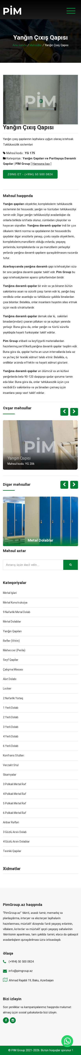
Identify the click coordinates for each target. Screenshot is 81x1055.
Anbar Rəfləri (11, 822)
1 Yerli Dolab (10, 707)
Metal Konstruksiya (15, 602)
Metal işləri (10, 592)
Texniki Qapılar (12, 851)
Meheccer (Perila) (14, 650)
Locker (7, 688)
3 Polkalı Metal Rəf (14, 784)
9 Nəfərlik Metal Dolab (16, 612)
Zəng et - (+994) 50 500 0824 (30, 174)
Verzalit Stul (10, 765)
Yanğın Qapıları (12, 631)
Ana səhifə (20, 45)
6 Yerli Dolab (10, 745)
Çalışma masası (13, 669)
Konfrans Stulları (13, 755)
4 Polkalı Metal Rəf (14, 793)
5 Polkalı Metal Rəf (14, 803)
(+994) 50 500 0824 (21, 961)
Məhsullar (35, 45)
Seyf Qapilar (10, 659)
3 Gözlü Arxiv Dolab (15, 832)
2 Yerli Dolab (10, 717)
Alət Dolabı (9, 679)
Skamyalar (9, 774)
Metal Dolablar (12, 621)
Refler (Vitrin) (11, 640)
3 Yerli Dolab (10, 726)
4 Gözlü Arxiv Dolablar (16, 841)
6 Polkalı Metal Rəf (14, 812)
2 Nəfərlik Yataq (13, 698)
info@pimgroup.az (21, 971)
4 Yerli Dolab (10, 736)
